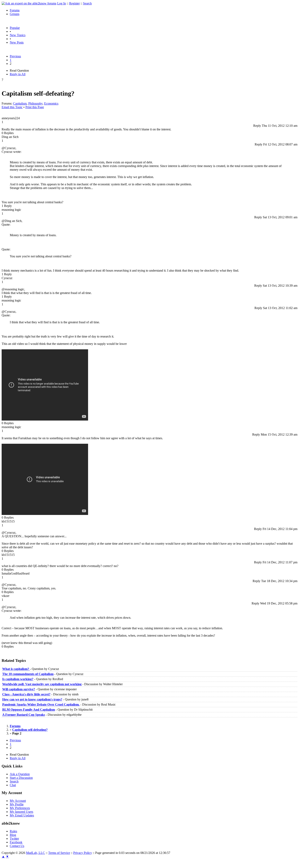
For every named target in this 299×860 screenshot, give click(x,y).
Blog (13, 835)
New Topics (17, 35)
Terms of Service (59, 853)
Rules (13, 831)
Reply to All (17, 74)
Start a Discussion (21, 777)
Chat (13, 785)
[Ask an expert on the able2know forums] (29, 3)
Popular (15, 28)
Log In (61, 3)
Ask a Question (20, 774)
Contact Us (17, 846)
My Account (18, 800)
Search (87, 3)
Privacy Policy (82, 853)
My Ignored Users (21, 811)
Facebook (16, 842)
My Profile (17, 804)
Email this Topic (12, 107)
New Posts (17, 42)
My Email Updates (22, 815)
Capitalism (20, 103)
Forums (15, 10)
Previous (15, 56)
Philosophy (35, 103)
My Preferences (20, 808)
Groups (14, 14)
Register (74, 3)
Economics (51, 103)
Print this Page (34, 107)
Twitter (14, 838)
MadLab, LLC (35, 853)
